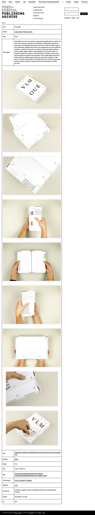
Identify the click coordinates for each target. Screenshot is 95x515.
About (4, 1)
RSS (77, 17)
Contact (68, 1)
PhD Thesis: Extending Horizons (49, 1)
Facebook (67, 17)
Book (16, 459)
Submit (76, 1)
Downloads (32, 1)
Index (10, 1)
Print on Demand (20, 480)
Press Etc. (84, 1)
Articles (17, 1)
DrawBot (29, 480)
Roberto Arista (27, 32)
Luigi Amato (18, 32)
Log (24, 1)
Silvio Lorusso (18, 512)
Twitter (73, 17)
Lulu (16, 485)
